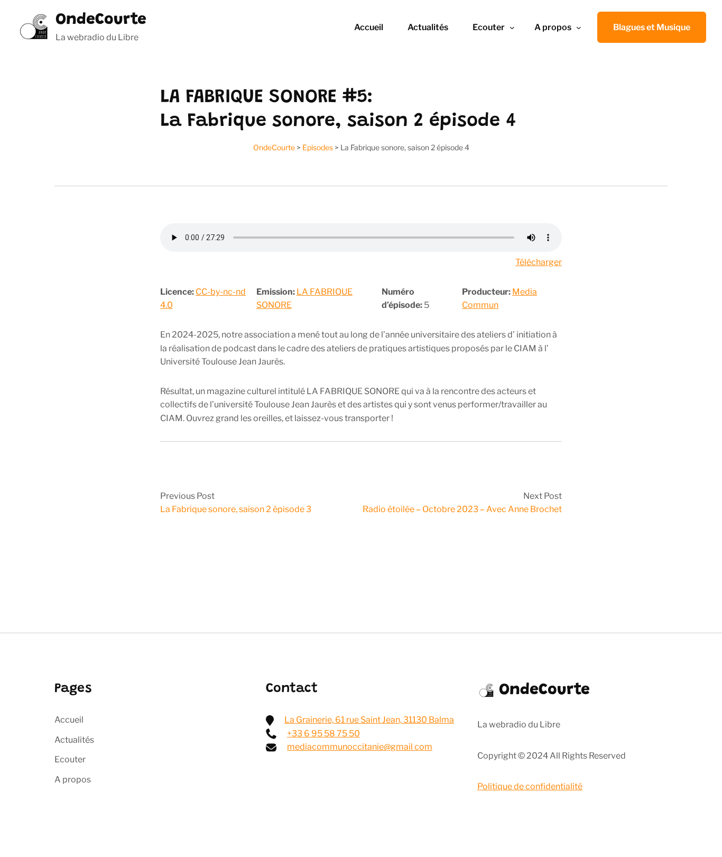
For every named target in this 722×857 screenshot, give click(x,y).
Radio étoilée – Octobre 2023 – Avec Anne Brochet (462, 509)
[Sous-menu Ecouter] (512, 27)
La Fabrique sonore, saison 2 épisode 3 (235, 509)
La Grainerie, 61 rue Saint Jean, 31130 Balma (369, 720)
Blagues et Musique (651, 27)
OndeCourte (100, 20)
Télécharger (538, 262)
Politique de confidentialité (529, 786)
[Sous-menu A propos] (578, 27)
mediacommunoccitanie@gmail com (359, 747)
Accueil (368, 27)
